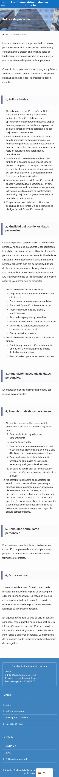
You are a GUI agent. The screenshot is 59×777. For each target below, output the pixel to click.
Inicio (8, 705)
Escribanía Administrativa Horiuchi (29, 4)
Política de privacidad (16, 759)
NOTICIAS (11, 746)
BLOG (9, 753)
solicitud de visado (15, 711)
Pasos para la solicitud (17, 717)
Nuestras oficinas (14, 724)
